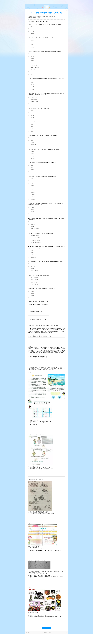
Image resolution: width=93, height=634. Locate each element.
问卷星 (44, 632)
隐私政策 (27, 632)
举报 (66, 632)
